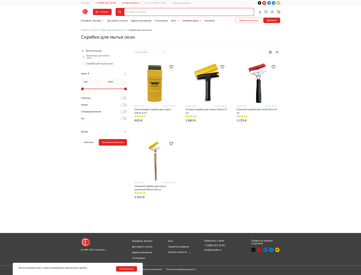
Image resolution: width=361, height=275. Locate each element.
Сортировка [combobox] (141, 52)
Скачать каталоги (181, 2)
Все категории (94, 50)
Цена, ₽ (85, 73)
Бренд (84, 131)
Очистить (89, 142)
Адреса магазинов (141, 20)
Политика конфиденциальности (181, 269)
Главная (85, 30)
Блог (173, 20)
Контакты (210, 20)
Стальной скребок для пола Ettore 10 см (257, 111)
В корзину (160, 126)
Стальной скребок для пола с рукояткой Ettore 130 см (150, 188)
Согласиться (126, 268)
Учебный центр (190, 20)
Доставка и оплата (117, 20)
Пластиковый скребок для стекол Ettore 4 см (152, 111)
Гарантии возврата (178, 246)
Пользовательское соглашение (147, 269)
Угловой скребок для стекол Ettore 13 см (206, 111)
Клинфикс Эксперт (91, 20)
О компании (161, 20)
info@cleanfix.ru (130, 2)
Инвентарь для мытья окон (113, 30)
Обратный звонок (248, 20)
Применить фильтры (113, 142)
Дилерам (272, 20)
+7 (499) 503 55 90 (105, 2)
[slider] (82, 89)
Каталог (104, 11)
